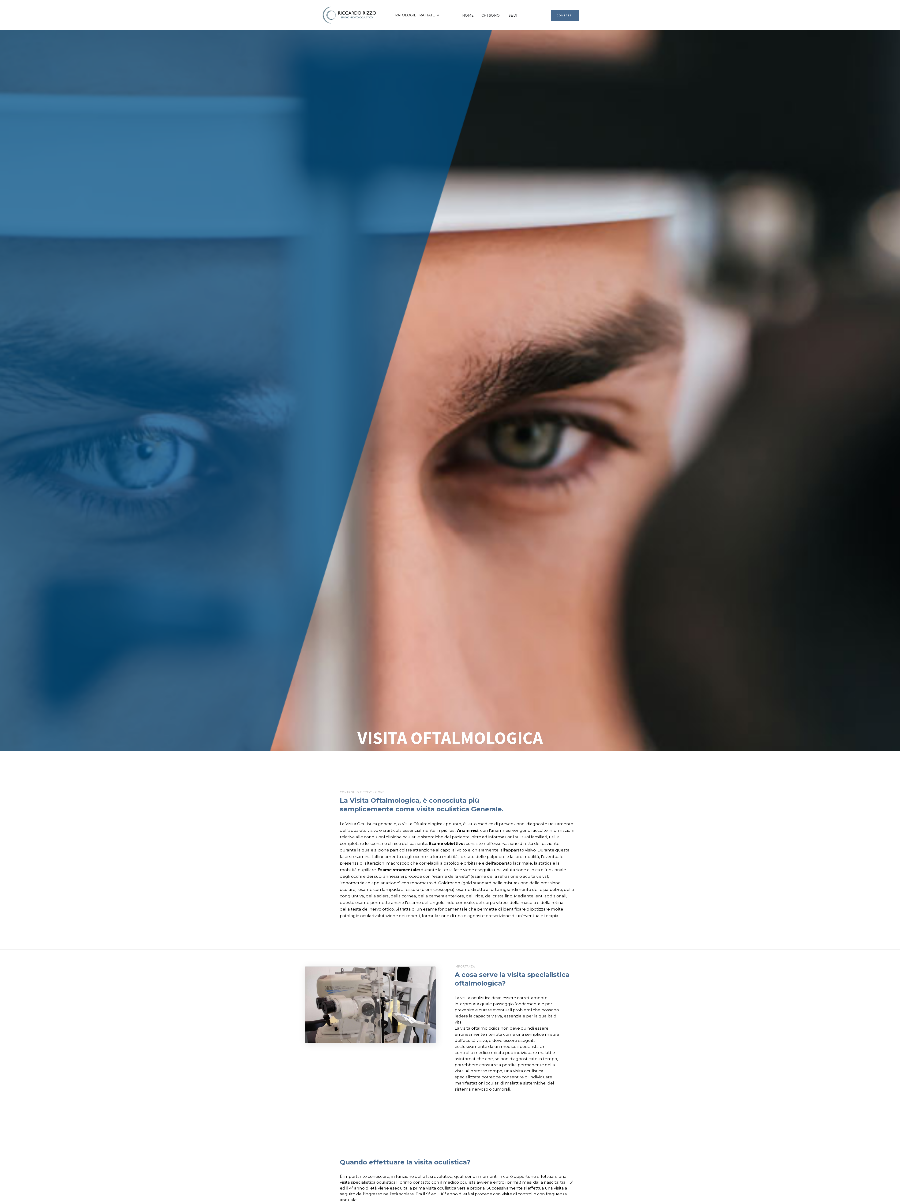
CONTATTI (565, 15)
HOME (468, 15)
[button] (417, 15)
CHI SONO (490, 15)
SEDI (513, 15)
